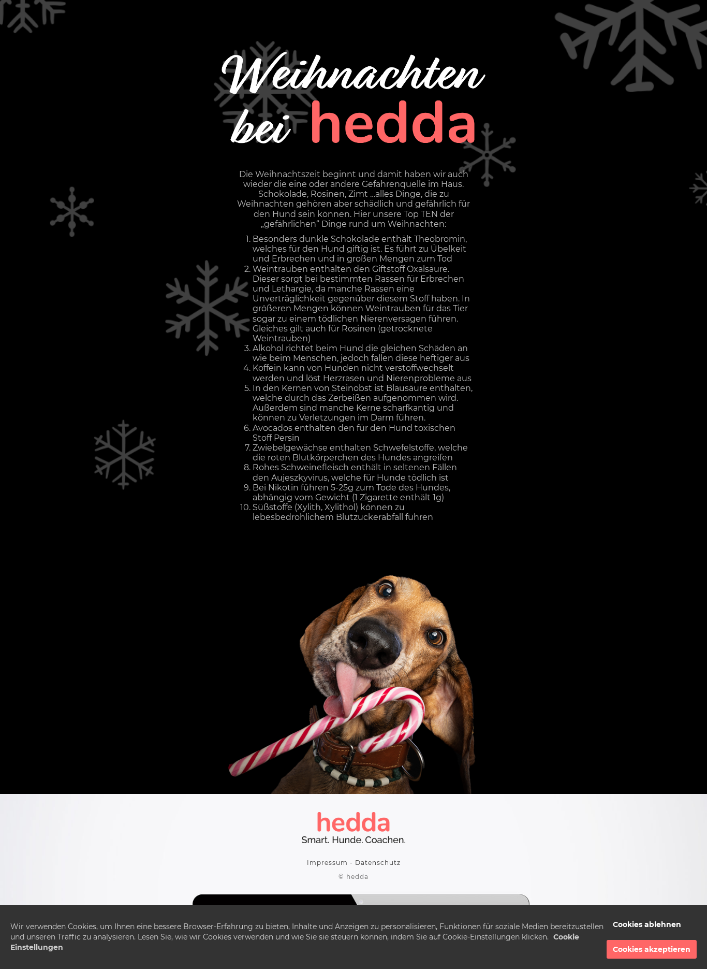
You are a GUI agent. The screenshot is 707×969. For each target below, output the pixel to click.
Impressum (327, 862)
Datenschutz (378, 862)
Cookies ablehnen (647, 924)
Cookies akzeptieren (651, 949)
